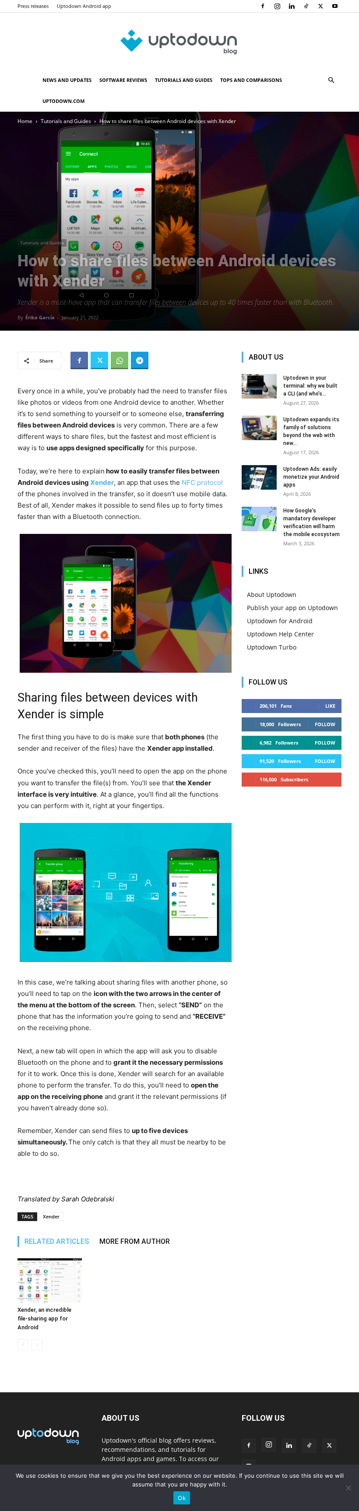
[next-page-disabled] (37, 1344)
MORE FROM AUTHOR (134, 1241)
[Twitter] (320, 6)
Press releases (33, 6)
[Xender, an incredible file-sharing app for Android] (50, 1280)
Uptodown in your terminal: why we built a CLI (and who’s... (310, 386)
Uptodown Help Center (280, 634)
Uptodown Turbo (271, 647)
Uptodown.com (63, 101)
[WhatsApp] (119, 360)
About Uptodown (271, 594)
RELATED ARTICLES (57, 1241)
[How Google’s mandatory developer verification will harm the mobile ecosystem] (259, 519)
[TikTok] (306, 6)
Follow (325, 724)
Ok (182, 1497)
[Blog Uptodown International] (179, 41)
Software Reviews (123, 80)
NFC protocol (202, 482)
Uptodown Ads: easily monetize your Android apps (311, 477)
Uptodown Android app (84, 6)
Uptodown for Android (280, 621)
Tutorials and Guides (183, 80)
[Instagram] (277, 6)
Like (330, 706)
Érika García (40, 317)
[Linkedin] (291, 6)
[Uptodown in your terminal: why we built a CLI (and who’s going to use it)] (259, 386)
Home (25, 121)
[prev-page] (23, 1344)
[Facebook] (262, 6)
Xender (102, 482)
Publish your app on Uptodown (292, 608)
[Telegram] (139, 360)
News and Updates (67, 80)
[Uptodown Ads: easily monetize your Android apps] (259, 477)
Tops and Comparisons (251, 80)
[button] (330, 80)
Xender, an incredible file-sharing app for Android (44, 1318)
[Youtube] (334, 6)
